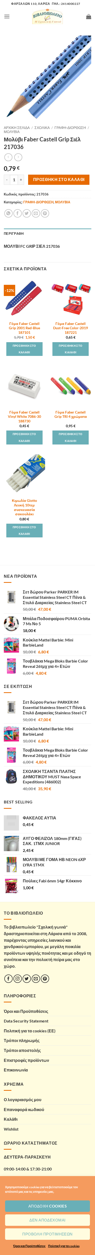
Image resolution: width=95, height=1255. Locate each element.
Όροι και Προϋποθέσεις (29, 1246)
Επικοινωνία (16, 1069)
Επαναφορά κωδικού (24, 1109)
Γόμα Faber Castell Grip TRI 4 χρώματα (70, 414)
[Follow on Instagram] (17, 979)
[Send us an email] (36, 979)
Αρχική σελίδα (17, 128)
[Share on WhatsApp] (8, 213)
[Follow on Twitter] (27, 979)
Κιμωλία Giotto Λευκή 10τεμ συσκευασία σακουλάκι (24, 507)
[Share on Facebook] (17, 213)
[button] (7, 16)
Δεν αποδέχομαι (47, 1220)
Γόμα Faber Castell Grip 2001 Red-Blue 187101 (24, 328)
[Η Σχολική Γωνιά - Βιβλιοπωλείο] (47, 16)
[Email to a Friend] (36, 213)
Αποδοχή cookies (47, 1206)
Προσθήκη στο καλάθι (59, 179)
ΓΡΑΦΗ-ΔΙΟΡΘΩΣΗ (70, 128)
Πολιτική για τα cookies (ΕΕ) (29, 1030)
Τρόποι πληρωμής (22, 1040)
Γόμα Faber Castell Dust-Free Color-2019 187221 (70, 328)
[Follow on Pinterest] (45, 979)
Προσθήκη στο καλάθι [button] (24, 349)
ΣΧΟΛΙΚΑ (42, 128)
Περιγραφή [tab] (14, 234)
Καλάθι (10, 1119)
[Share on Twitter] (27, 213)
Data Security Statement (26, 1020)
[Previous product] (18, 157)
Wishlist (11, 1129)
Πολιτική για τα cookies (64, 1246)
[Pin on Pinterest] (45, 213)
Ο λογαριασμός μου (22, 1099)
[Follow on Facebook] (8, 979)
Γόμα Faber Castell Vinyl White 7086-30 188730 (24, 416)
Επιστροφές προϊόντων (26, 1060)
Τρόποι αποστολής (22, 1050)
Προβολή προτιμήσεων (47, 1234)
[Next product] (8, 157)
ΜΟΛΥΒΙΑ (12, 132)
